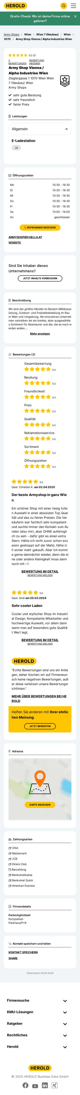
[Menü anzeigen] (73, 6)
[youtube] (35, 1085)
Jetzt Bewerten (40, 726)
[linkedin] (45, 1085)
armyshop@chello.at (25, 237)
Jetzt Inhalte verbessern (40, 278)
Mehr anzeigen (40, 333)
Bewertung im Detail (40, 571)
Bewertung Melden (40, 575)
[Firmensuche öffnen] (63, 6)
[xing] (54, 1085)
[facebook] (25, 1085)
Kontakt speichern (23, 952)
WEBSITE (15, 242)
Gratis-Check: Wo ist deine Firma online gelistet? (40, 18)
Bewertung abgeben (36, 62)
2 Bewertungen (17, 62)
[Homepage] (15, 6)
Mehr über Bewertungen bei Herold (39, 698)
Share (13, 958)
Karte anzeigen (40, 804)
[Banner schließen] (75, 16)
